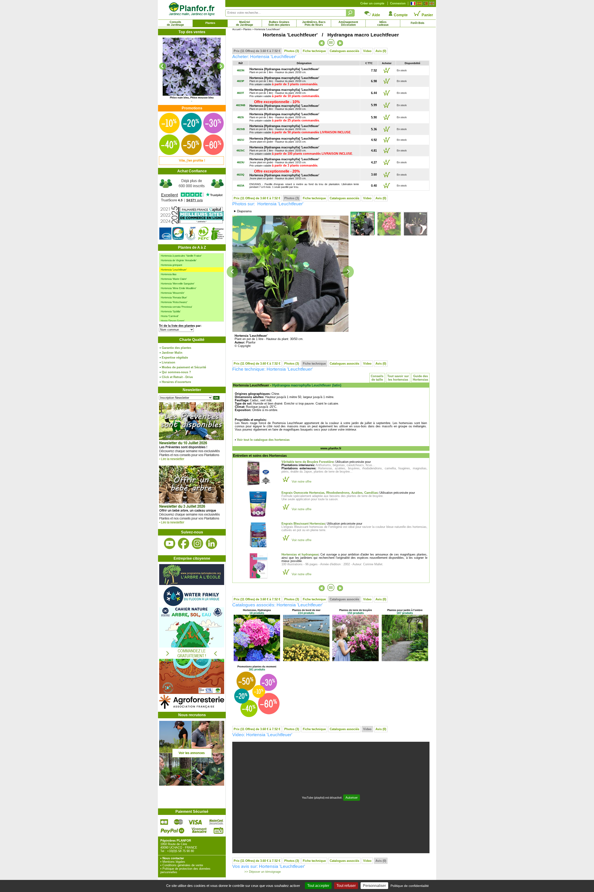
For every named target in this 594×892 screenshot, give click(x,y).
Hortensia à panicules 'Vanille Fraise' (181, 255)
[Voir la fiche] (192, 67)
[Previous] (162, 66)
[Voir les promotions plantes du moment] (191, 164)
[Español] (419, 3)
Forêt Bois (417, 23)
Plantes (210, 23)
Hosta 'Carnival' (169, 316)
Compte (400, 15)
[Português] (425, 3)
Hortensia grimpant (171, 265)
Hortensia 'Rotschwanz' (174, 302)
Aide (375, 15)
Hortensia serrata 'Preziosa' (176, 306)
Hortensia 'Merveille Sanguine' (177, 283)
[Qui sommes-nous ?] (191, 209)
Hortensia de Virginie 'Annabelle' (179, 260)
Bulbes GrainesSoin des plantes (279, 23)
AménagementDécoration (348, 23)
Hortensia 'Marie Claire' (174, 279)
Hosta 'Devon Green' (172, 320)
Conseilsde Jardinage (175, 23)
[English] (431, 3)
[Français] (412, 3)
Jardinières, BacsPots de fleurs (314, 23)
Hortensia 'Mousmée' (172, 292)
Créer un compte (372, 3)
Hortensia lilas (169, 274)
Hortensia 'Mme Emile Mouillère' (178, 288)
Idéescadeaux (383, 23)
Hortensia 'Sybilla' (171, 311)
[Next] (220, 66)
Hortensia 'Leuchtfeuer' (174, 269)
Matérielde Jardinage (244, 23)
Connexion (398, 3)
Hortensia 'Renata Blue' (174, 297)
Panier (427, 15)
